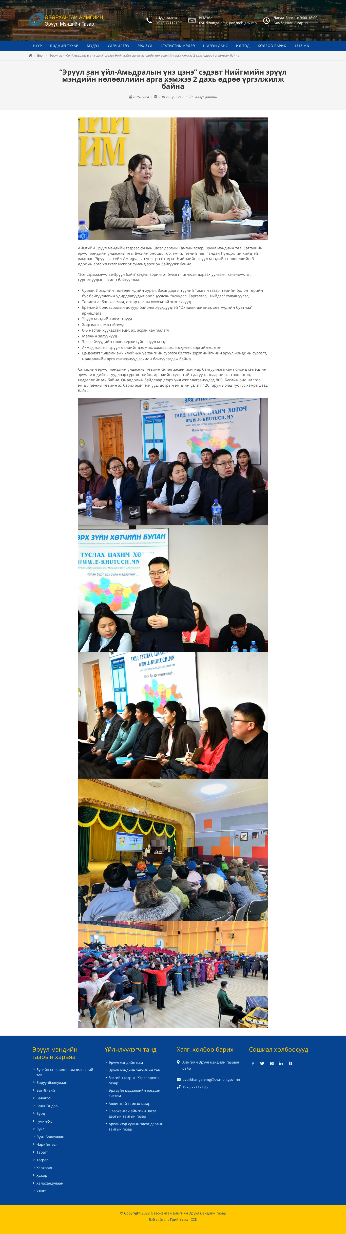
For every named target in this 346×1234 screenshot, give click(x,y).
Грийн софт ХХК (183, 1219)
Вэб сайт (156, 1219)
